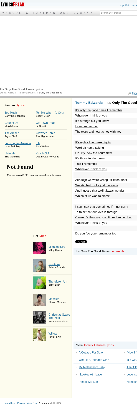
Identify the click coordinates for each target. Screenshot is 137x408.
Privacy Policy (24, 403)
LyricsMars (9, 403)
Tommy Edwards (89, 103)
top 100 (124, 5)
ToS (36, 403)
